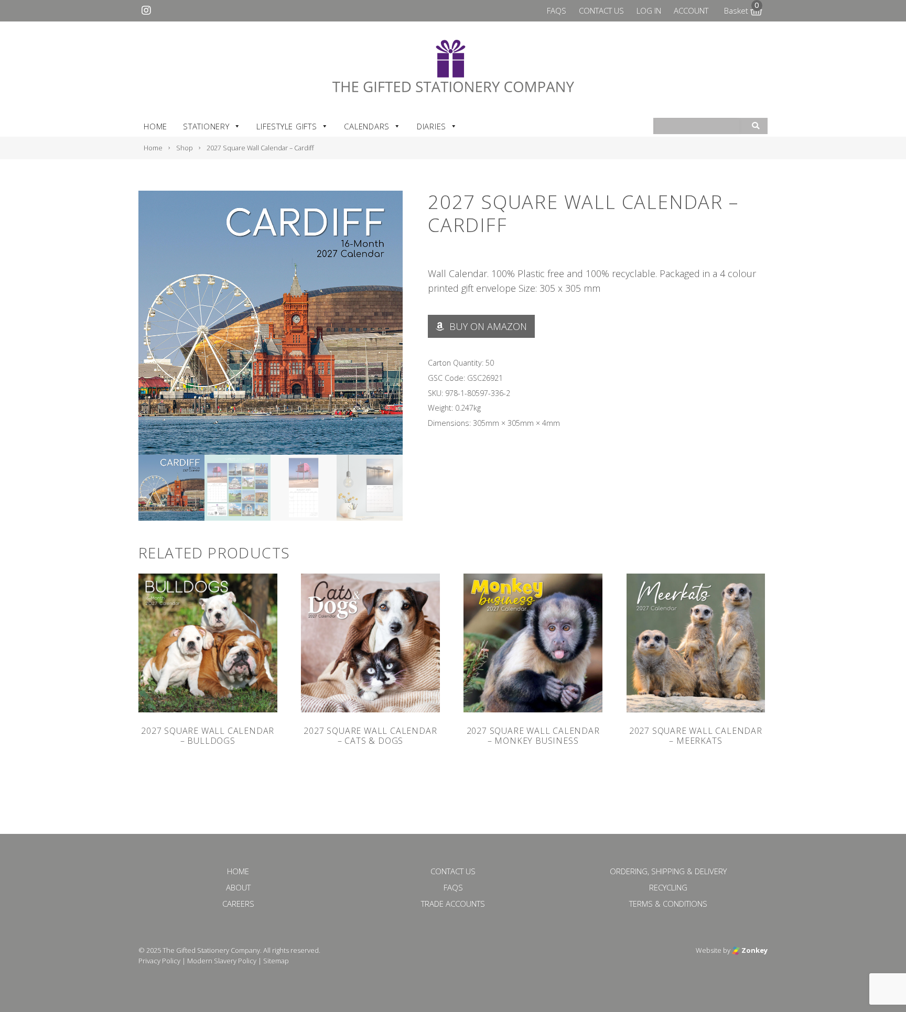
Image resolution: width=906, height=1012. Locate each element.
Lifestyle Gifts (286, 126)
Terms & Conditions (668, 903)
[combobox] (697, 126)
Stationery (206, 126)
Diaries (431, 126)
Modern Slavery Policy (221, 960)
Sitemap (276, 960)
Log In (649, 10)
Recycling (668, 887)
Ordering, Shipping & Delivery (668, 871)
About (238, 887)
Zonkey (754, 950)
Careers (238, 903)
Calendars (367, 126)
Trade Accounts (453, 903)
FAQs (556, 10)
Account (691, 10)
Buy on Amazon (487, 326)
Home (155, 126)
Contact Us (601, 10)
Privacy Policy (159, 960)
